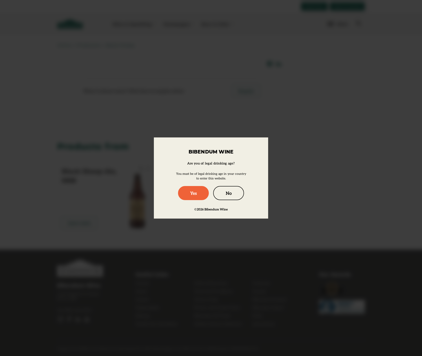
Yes (193, 193)
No (229, 193)
